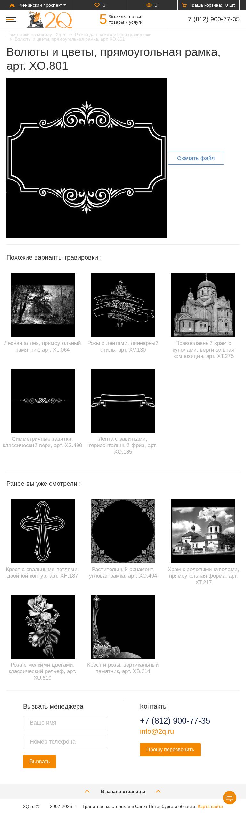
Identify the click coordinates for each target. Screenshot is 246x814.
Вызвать (39, 761)
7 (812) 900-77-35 (214, 19)
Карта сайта (210, 806)
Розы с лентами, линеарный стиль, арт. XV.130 (123, 346)
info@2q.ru (157, 731)
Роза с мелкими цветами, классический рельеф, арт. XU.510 (42, 671)
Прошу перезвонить (170, 749)
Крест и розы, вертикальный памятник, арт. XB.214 (123, 668)
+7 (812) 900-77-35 (175, 721)
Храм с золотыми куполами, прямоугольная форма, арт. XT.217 (203, 575)
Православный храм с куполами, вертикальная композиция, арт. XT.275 (203, 349)
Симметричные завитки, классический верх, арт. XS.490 (42, 442)
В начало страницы (123, 791)
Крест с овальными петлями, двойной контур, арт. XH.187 (42, 572)
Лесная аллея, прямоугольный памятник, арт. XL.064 (42, 346)
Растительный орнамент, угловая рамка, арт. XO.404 (123, 572)
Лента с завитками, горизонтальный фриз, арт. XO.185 (123, 445)
